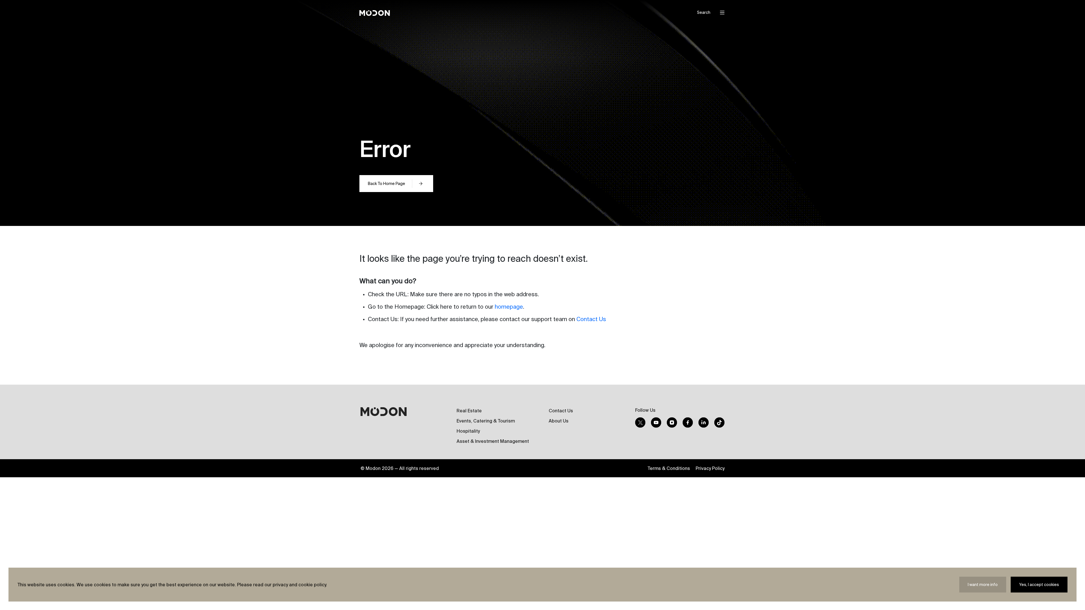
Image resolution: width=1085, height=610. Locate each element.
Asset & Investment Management (493, 441)
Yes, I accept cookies (1039, 584)
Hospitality (468, 430)
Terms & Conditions (669, 468)
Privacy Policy (710, 468)
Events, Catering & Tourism (486, 420)
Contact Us (591, 319)
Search (703, 12)
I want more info (983, 584)
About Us (558, 420)
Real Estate (469, 410)
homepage (509, 306)
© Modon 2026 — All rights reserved (400, 468)
